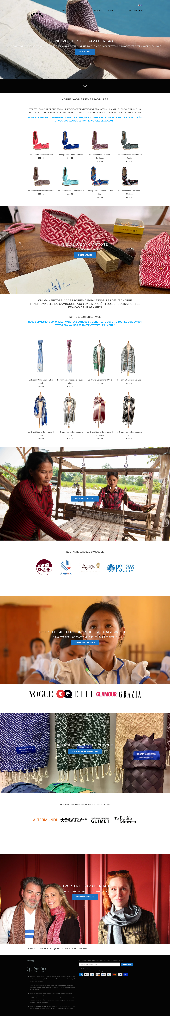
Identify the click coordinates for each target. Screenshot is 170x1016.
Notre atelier (85, 255)
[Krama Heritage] (37, 15)
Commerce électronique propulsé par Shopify (91, 971)
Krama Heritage (87, 969)
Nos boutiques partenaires (85, 751)
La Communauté (95, 11)
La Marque (109, 11)
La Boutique (67, 11)
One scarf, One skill (85, 499)
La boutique (85, 52)
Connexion (133, 11)
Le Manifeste (80, 11)
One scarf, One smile (85, 643)
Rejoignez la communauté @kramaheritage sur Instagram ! (57, 949)
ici (60, 993)
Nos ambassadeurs (85, 897)
